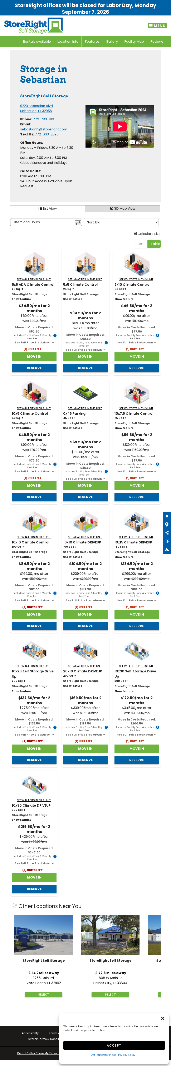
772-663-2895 (47, 134)
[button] (163, 1018)
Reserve (34, 368)
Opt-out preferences (103, 1055)
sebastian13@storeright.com (43, 129)
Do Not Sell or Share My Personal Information (47, 1053)
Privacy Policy (126, 1055)
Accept (114, 1045)
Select (43, 994)
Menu (159, 25)
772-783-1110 (43, 119)
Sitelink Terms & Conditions (46, 1039)
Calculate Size (149, 233)
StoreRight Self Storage (44, 960)
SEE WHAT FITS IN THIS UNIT (34, 279)
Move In (34, 356)
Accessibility (30, 1033)
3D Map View (124, 208)
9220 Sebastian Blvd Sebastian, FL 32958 (36, 108)
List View (50, 208)
